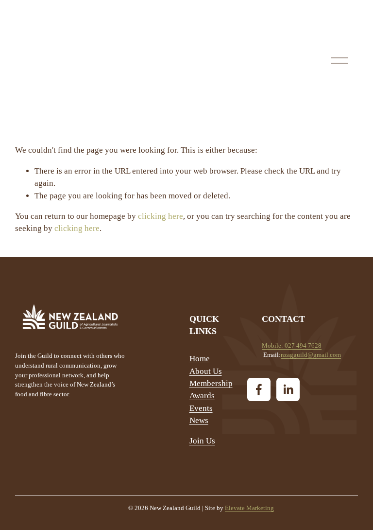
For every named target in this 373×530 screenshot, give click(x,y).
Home (199, 358)
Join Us (202, 440)
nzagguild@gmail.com (311, 354)
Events (201, 408)
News (198, 420)
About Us (205, 371)
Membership (211, 383)
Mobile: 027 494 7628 (292, 345)
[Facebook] (259, 389)
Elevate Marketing (249, 508)
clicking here (160, 216)
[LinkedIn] (288, 389)
